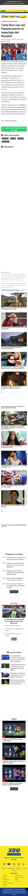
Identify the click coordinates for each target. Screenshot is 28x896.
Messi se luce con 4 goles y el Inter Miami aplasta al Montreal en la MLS (16, 585)
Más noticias (14, 591)
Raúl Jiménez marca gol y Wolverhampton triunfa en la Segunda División (17, 681)
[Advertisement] (14, 210)
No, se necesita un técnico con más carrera (14, 629)
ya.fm (24, 868)
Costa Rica (5, 138)
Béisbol (5, 885)
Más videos (14, 789)
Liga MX (5, 875)
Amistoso (20, 138)
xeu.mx (4, 868)
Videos (16, 879)
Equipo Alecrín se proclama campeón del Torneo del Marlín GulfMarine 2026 (15, 572)
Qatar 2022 (5, 141)
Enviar (14, 639)
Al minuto (17, 881)
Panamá (13, 138)
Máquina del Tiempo (20, 877)
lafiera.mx (19, 868)
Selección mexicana (8, 883)
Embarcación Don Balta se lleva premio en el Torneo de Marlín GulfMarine (15, 565)
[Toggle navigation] (25, 11)
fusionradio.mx (11, 868)
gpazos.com (15, 870)
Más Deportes (18, 875)
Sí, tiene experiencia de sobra (12, 625)
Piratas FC (5, 881)
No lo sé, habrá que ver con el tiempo (13, 634)
